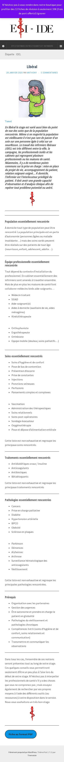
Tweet (8, 121)
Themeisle (32, 755)
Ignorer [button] (41, 13)
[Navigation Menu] (60, 46)
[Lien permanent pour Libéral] (32, 98)
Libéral (32, 66)
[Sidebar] (3, 46)
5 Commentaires (49, 73)
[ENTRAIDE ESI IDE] (32, 21)
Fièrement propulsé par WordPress (23, 752)
